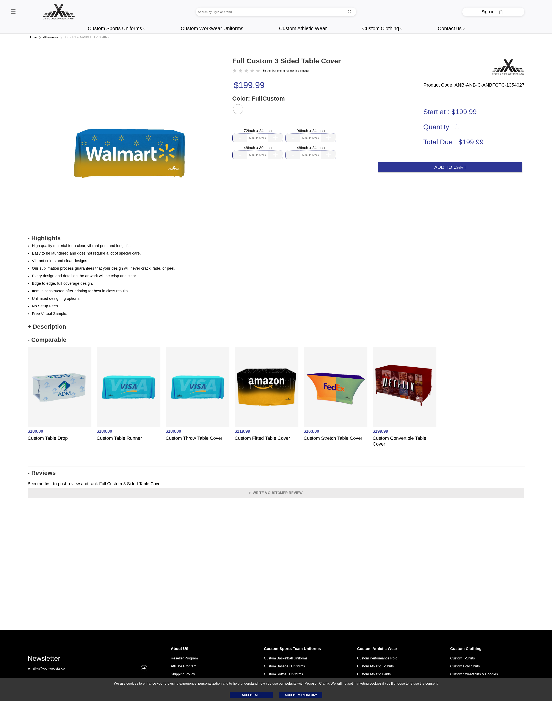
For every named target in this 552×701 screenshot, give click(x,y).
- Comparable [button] (47, 340)
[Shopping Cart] (501, 12)
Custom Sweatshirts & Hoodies (474, 674)
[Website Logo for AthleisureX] (59, 12)
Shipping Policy (183, 674)
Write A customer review (278, 493)
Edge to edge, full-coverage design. (62, 283)
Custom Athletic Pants (374, 674)
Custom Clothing (382, 28)
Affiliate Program (183, 666)
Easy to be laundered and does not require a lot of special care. (86, 253)
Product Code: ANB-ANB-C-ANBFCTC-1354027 (473, 85)
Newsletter (44, 659)
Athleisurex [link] (50, 37)
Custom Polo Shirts (465, 666)
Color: (258, 98)
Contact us (451, 28)
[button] (238, 109)
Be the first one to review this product (285, 70)
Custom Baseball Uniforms (284, 666)
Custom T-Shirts (462, 658)
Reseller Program (184, 658)
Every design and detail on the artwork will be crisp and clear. (84, 276)
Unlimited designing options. (56, 298)
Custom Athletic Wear (303, 28)
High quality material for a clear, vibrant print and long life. (81, 246)
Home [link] (33, 37)
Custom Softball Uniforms (283, 674)
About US (179, 649)
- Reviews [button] (42, 473)
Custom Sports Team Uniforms (292, 649)
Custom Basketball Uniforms (285, 658)
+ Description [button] (47, 327)
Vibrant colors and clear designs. (60, 261)
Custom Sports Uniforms (116, 28)
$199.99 (249, 85)
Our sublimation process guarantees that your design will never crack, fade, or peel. (103, 268)
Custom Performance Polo (377, 658)
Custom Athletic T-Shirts (375, 666)
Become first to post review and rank (95, 484)
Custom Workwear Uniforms (212, 28)
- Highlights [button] (44, 238)
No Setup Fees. (45, 306)
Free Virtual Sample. (49, 313)
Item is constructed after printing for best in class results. (80, 291)
